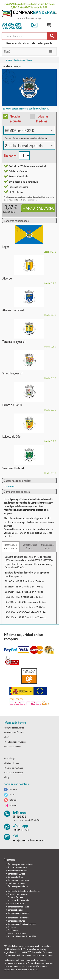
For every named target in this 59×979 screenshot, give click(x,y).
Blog (7, 777)
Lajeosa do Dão (11, 436)
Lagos (5, 247)
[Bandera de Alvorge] (29, 265)
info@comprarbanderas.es (29, 840)
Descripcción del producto (10, 546)
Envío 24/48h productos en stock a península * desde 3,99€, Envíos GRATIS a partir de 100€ (29, 5)
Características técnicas (29, 546)
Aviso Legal (10, 758)
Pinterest (12, 799)
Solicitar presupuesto (14, 772)
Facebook (12, 789)
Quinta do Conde (12, 405)
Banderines (35, 891)
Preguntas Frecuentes (14, 727)
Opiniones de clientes (47, 546)
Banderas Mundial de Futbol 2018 (22, 936)
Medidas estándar (16, 118)
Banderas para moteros (18, 886)
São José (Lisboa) (13, 468)
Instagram (12, 805)
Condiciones (10, 741)
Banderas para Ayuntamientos (20, 864)
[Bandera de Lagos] (29, 234)
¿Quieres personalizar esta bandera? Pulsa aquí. (26, 108)
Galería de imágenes (14, 767)
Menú (7, 51)
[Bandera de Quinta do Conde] (29, 392)
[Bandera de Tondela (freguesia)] (29, 329)
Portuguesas (19, 60)
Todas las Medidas (42, 118)
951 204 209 (11, 24)
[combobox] (29, 130)
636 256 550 (12, 27)
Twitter (11, 794)
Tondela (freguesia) (13, 341)
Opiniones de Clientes (14, 732)
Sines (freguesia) (12, 373)
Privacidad (22, 741)
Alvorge (7, 278)
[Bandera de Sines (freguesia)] (29, 360)
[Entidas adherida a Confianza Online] (29, 675)
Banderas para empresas (18, 913)
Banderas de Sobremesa (18, 880)
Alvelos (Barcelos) (13, 310)
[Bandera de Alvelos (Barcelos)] (29, 297)
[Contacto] (34, 25)
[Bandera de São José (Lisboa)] (29, 455)
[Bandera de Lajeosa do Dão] (29, 423)
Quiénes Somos (12, 763)
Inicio (10, 60)
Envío (7, 737)
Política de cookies (13, 746)
